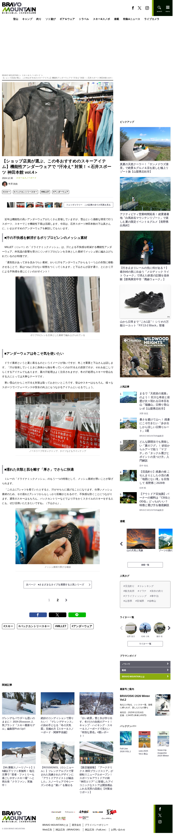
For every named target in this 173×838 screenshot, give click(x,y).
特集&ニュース (131, 19)
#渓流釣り (128, 586)
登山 (15, 19)
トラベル (84, 19)
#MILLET (45, 192)
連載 (116, 19)
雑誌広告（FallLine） (96, 829)
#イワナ (142, 591)
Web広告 (47, 829)
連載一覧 (145, 565)
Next (169, 544)
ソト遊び (50, 19)
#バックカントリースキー (25, 192)
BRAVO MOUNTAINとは (55, 825)
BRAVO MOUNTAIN (10, 75)
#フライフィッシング (135, 596)
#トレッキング (146, 586)
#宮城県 (139, 601)
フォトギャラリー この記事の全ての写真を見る (88, 205)
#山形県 (127, 601)
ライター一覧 (145, 644)
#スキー (6, 192)
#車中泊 (154, 596)
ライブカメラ (151, 19)
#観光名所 (128, 591)
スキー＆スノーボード (31, 75)
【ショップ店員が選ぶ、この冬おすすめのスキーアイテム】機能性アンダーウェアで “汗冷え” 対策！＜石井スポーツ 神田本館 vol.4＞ (57, 78)
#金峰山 (151, 601)
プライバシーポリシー (96, 825)
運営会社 (76, 825)
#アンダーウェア (60, 192)
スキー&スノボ (101, 19)
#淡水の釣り (156, 591)
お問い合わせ (118, 829)
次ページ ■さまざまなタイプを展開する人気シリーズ (55, 584)
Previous (121, 544)
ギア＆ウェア (67, 19)
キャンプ (27, 19)
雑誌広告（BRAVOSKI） (68, 829)
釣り (38, 19)
